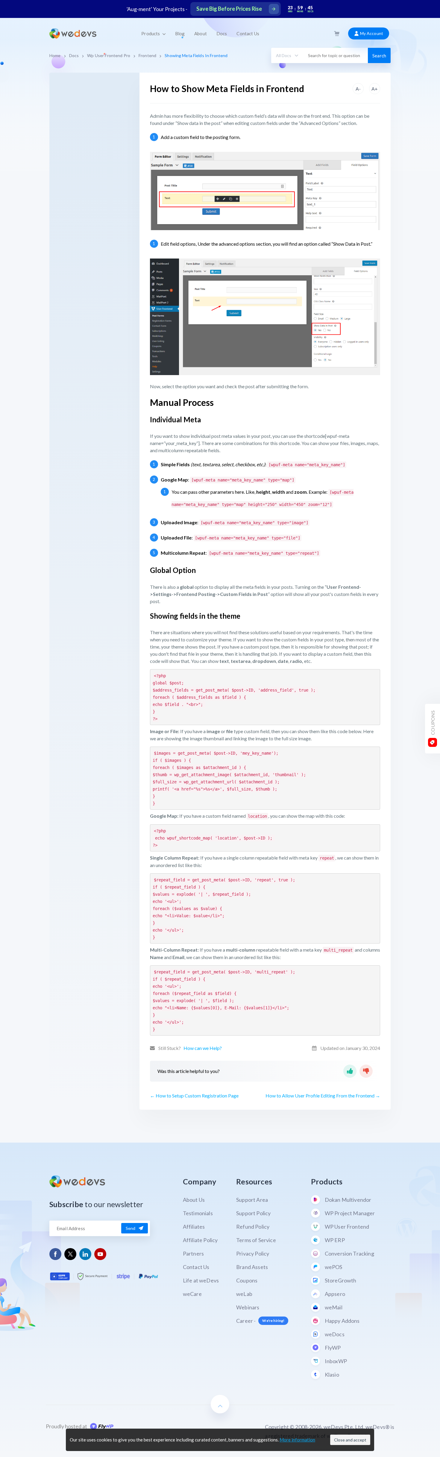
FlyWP (333, 1347)
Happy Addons (342, 1320)
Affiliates (194, 1226)
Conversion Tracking (349, 1253)
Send (131, 1228)
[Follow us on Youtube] (100, 1254)
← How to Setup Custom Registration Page (194, 1095)
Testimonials (198, 1213)
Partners (193, 1253)
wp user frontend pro (108, 55)
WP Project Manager (350, 1213)
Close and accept (350, 1439)
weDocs (335, 1334)
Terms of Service (256, 1240)
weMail (333, 1307)
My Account (371, 33)
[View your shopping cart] (336, 33)
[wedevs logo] (72, 33)
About (200, 33)
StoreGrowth (340, 1280)
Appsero (335, 1294)
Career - (260, 1320)
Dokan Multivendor (348, 1199)
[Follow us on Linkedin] (85, 1254)
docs (74, 55)
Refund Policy (252, 1226)
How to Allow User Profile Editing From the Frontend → (322, 1095)
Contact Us (247, 33)
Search (379, 55)
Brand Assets (252, 1267)
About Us (194, 1199)
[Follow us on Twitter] (70, 1254)
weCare (192, 1294)
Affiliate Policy (200, 1240)
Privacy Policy (252, 1253)
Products (151, 33)
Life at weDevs (201, 1280)
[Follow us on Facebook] (55, 1254)
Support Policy (253, 1213)
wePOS (333, 1267)
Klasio (332, 1374)
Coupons (246, 1280)
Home (55, 55)
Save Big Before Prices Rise (229, 8)
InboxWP (336, 1361)
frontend (147, 55)
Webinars (247, 1307)
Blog (180, 33)
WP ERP (335, 1240)
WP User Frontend (347, 1226)
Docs (221, 33)
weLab (244, 1294)
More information (297, 1439)
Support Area (252, 1199)
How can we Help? (202, 1048)
